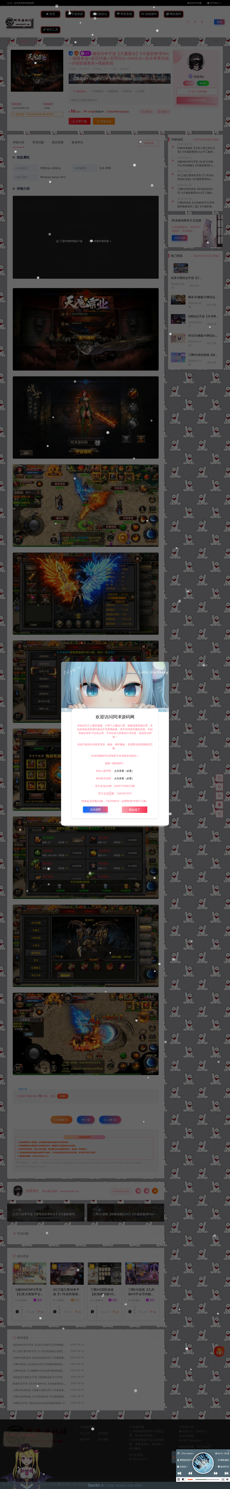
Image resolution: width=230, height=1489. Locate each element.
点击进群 (95, 809)
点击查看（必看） (123, 770)
